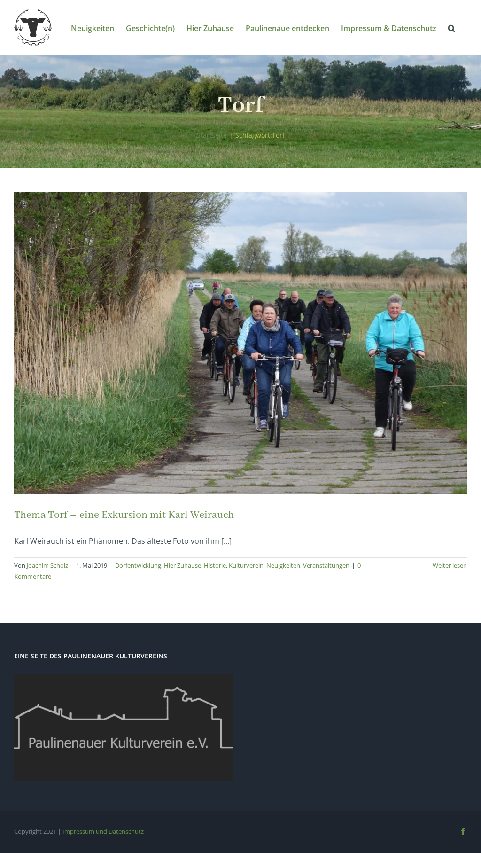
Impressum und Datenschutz (103, 831)
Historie (215, 565)
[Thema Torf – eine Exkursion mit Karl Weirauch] (240, 343)
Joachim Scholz (47, 565)
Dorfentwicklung (138, 565)
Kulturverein (246, 565)
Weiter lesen (450, 565)
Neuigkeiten (283, 565)
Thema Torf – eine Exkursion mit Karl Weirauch (124, 515)
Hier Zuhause (182, 565)
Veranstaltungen (326, 565)
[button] (451, 27)
